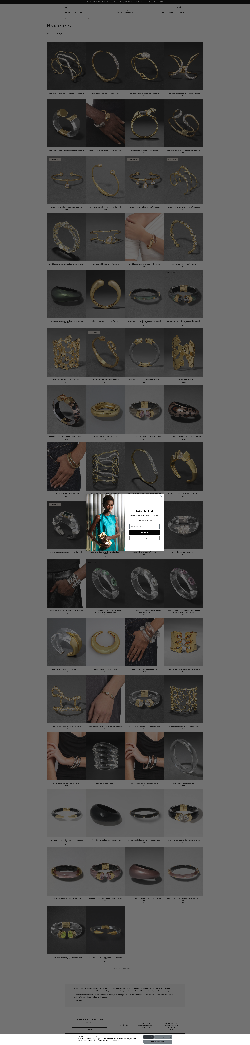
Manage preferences (158, 1042)
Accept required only (163, 1037)
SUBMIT (144, 532)
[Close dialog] (161, 496)
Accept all (148, 1037)
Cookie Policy (114, 1040)
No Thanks (144, 538)
